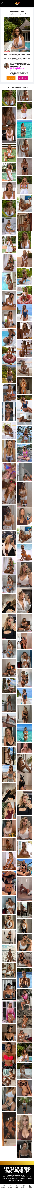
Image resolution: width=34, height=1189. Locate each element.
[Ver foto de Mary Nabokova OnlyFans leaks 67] (24, 714)
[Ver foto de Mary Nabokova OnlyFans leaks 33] (9, 517)
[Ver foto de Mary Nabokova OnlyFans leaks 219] (24, 1035)
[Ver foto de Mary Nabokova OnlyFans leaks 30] (9, 492)
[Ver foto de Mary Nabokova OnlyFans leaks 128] (9, 773)
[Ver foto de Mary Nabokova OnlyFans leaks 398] (9, 953)
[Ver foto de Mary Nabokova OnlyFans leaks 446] (24, 1088)
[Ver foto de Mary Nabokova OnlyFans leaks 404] (24, 978)
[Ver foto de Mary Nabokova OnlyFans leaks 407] (9, 1012)
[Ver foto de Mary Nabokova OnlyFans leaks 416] (24, 1019)
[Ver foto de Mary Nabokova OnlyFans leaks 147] (9, 810)
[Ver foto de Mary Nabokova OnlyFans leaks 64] (9, 649)
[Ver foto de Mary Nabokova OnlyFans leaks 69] (9, 703)
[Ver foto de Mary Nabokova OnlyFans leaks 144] (9, 792)
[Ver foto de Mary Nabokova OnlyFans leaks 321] (24, 926)
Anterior (11, 78)
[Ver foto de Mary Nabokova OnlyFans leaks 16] (9, 430)
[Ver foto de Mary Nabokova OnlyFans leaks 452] (24, 1105)
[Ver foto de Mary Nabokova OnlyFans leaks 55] (24, 641)
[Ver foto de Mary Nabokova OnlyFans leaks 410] (24, 959)
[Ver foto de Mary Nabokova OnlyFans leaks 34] (24, 516)
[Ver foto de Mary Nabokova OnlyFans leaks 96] (9, 736)
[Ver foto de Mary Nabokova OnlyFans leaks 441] (9, 1032)
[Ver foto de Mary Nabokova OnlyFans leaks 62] (9, 668)
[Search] (2, 3)
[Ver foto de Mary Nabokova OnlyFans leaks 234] (9, 861)
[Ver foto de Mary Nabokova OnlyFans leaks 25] (9, 471)
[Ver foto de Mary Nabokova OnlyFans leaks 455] (9, 1129)
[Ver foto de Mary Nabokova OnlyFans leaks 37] (9, 543)
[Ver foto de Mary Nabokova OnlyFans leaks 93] (24, 733)
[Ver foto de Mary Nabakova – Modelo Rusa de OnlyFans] (24, 110)
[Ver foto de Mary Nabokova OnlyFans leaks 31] (24, 494)
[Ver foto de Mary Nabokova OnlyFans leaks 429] (24, 1071)
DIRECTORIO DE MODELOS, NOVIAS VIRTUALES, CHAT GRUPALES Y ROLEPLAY (17, 1170)
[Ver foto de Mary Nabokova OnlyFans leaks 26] (24, 453)
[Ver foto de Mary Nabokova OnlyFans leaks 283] (24, 889)
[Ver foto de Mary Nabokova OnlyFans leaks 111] (24, 763)
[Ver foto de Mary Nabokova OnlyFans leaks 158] (24, 828)
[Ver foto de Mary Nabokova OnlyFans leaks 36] (24, 534)
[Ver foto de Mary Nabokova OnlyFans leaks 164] (9, 844)
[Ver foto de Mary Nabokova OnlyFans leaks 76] (9, 685)
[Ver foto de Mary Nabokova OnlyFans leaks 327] (9, 937)
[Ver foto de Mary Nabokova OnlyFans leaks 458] (24, 1127)
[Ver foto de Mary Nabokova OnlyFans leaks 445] (9, 1077)
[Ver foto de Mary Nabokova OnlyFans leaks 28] (9, 451)
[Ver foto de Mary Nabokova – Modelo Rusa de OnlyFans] (9, 98)
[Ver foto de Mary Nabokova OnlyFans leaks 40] (24, 574)
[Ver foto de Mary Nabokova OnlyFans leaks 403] (9, 970)
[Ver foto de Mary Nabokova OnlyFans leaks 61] (24, 678)
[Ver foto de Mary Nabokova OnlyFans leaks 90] (9, 720)
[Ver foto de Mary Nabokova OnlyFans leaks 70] (24, 696)
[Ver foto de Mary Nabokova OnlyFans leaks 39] (9, 566)
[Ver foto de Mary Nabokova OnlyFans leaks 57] (24, 623)
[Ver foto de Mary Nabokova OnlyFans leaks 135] (24, 781)
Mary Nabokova (17, 11)
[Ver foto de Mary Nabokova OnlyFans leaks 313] (24, 910)
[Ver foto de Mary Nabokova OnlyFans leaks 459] (24, 1149)
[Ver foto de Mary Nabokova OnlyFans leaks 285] (9, 883)
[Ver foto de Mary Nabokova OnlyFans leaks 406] (24, 999)
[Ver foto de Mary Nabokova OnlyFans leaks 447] (9, 1099)
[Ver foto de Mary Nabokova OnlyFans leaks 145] (24, 803)
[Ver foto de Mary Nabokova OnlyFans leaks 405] (9, 990)
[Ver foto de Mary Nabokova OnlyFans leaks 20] (24, 435)
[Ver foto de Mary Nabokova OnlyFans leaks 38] (24, 553)
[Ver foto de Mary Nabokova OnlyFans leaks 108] (9, 756)
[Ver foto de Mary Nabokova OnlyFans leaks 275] (24, 867)
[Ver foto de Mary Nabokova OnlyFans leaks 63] (24, 659)
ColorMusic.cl (8, 1177)
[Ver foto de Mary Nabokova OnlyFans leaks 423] (9, 1055)
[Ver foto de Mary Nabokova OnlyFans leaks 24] (24, 472)
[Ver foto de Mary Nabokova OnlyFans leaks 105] (24, 748)
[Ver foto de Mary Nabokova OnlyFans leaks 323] (9, 922)
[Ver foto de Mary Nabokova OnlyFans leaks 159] (9, 828)
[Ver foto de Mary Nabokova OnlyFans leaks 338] (24, 942)
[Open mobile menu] (32, 3)
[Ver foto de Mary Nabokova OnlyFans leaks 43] (9, 603)
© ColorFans (11, 1175)
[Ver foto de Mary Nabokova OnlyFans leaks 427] (24, 1052)
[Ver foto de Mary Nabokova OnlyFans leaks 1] (9, 411)
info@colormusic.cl (17, 1180)
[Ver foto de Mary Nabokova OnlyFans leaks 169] (24, 849)
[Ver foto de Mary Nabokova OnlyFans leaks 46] (9, 584)
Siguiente (22, 78)
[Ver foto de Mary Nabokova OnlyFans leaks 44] (9, 626)
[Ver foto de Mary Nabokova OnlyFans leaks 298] (9, 905)
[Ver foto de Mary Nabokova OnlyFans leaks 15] (24, 419)
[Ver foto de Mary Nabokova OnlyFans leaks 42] (24, 600)
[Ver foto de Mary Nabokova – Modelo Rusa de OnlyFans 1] (24, 95)
